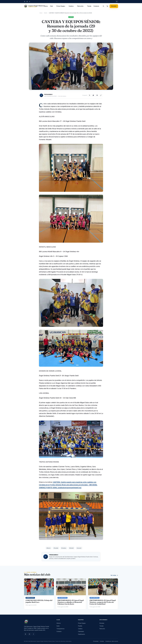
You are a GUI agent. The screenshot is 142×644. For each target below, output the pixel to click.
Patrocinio (80, 6)
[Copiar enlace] (100, 95)
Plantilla (80, 626)
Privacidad (95, 641)
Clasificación (81, 634)
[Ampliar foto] (71, 66)
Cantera (71, 6)
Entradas (113, 6)
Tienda (89, 6)
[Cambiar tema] (117, 1)
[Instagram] (27, 1)
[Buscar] (103, 6)
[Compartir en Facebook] (97, 95)
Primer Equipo (60, 6)
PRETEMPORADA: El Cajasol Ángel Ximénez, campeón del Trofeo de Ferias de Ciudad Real (103, 602)
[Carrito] (107, 6)
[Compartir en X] (89, 95)
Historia (59, 623)
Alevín (45, 13)
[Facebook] (29, 1)
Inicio (46, 6)
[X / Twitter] (24, 1)
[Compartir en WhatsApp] (93, 95)
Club (51, 6)
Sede (58, 626)
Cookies (102, 641)
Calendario (81, 631)
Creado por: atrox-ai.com (111, 641)
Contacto (96, 6)
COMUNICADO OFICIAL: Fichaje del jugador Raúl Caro (39, 601)
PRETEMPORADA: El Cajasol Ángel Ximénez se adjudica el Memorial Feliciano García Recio (71, 602)
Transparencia (60, 628)
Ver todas (113, 575)
